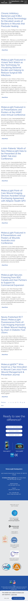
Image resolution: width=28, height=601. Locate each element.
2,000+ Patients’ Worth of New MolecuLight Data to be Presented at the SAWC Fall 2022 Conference (13, 153)
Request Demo (14, 431)
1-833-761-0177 (11, 489)
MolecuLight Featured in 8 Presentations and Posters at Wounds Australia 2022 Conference (13, 237)
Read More (5, 50)
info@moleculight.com (15, 494)
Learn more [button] (14, 594)
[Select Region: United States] (14, 582)
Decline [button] (6, 598)
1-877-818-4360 (11, 485)
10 (24, 402)
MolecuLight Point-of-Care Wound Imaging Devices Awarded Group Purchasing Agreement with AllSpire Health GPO (13, 195)
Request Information (14, 427)
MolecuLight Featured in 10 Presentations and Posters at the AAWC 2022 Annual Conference (13, 111)
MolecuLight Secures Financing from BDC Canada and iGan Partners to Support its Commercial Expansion (14, 280)
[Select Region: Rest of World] (11, 582)
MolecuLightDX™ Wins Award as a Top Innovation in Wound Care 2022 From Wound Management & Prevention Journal (14, 369)
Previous (3, 402)
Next (2, 405)
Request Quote (14, 435)
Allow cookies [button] (18, 598)
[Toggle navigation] (25, 2)
